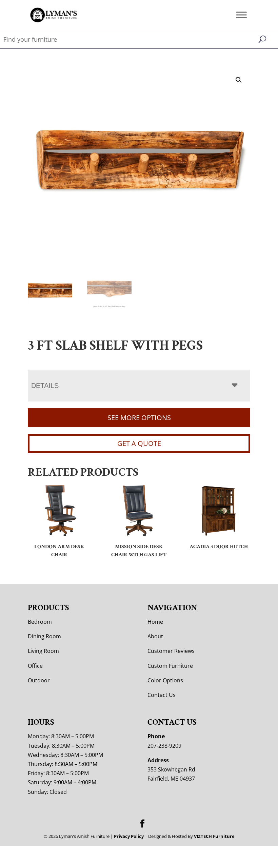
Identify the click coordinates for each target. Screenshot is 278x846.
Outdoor (39, 680)
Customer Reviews (171, 651)
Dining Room (44, 636)
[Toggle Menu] (241, 15)
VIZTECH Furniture (214, 836)
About (155, 636)
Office (35, 665)
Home (155, 621)
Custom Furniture (170, 665)
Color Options (165, 680)
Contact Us (161, 695)
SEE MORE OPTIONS (139, 417)
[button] (239, 80)
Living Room (43, 651)
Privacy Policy (129, 836)
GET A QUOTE (139, 443)
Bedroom (40, 621)
